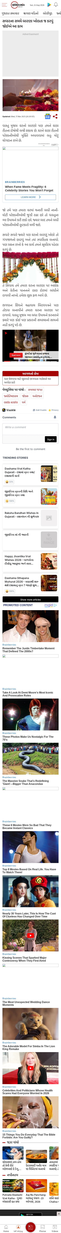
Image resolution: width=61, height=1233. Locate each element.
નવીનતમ (12, 1175)
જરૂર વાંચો (13, 1142)
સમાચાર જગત (35, 390)
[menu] (5, 5)
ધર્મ (23, 402)
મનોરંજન (37, 396)
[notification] (56, 4)
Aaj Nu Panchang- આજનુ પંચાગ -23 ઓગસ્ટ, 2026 (36, 1198)
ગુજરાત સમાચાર (10, 13)
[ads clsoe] (59, 1214)
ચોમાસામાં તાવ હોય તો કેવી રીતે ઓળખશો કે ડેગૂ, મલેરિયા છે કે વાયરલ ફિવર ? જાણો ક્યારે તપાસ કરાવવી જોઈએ (13, 1165)
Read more (16, 355)
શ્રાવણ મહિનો (31, 13)
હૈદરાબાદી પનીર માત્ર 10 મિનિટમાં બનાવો (36, 1167)
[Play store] (49, 4)
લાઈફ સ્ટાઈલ (11, 402)
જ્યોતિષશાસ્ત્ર (11, 396)
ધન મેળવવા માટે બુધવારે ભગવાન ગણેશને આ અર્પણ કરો (27, 380)
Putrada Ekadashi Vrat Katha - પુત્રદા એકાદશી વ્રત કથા (12, 1198)
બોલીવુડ (47, 13)
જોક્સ (25, 396)
